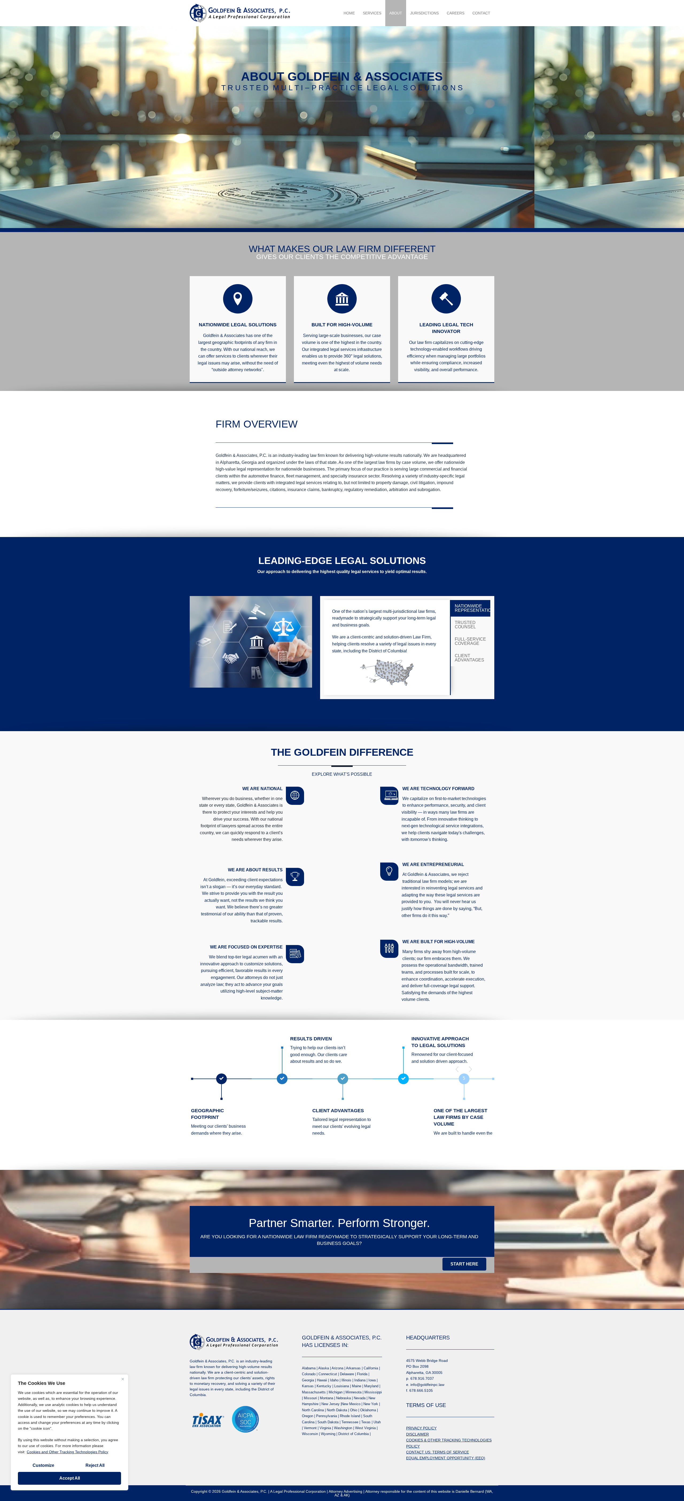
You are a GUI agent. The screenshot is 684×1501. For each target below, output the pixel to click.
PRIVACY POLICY (421, 1428)
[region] (69, 1432)
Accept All (69, 1478)
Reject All (95, 1465)
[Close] (122, 1379)
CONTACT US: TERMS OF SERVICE (437, 1452)
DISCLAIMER (417, 1434)
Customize (43, 1465)
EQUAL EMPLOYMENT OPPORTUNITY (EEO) (445, 1458)
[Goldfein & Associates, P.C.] (240, 13)
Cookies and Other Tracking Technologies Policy (67, 1452)
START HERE (464, 1264)
